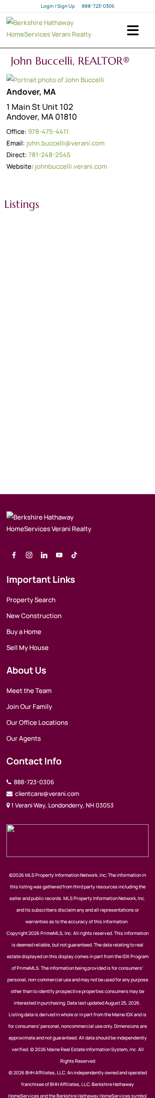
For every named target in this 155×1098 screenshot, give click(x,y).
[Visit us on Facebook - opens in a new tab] (14, 555)
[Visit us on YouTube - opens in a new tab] (59, 555)
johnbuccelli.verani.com (71, 166)
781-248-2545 (49, 154)
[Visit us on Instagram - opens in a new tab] (29, 555)
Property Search (31, 599)
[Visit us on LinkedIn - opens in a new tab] (44, 555)
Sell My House (27, 647)
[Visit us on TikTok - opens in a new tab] (74, 555)
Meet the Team (29, 690)
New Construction (34, 615)
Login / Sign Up (58, 6)
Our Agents (23, 738)
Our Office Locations (37, 722)
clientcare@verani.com (46, 793)
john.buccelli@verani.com (65, 143)
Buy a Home (23, 631)
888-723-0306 (98, 6)
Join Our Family (29, 706)
